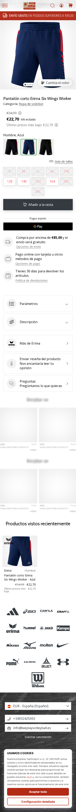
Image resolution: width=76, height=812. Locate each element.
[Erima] (12, 628)
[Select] (46, 661)
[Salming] (29, 661)
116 (66, 171)
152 (38, 181)
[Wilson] (38, 679)
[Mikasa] (12, 645)
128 (9, 181)
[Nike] (63, 645)
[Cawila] (46, 611)
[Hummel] (29, 628)
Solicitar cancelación (38, 737)
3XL (38, 191)
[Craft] (63, 611)
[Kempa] (63, 628)
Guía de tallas (64, 161)
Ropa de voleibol (31, 104)
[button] (38, 304)
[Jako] (46, 628)
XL (52, 171)
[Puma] (12, 661)
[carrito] (70, 5)
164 (52, 181)
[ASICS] (29, 611)
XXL (66, 181)
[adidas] (12, 611)
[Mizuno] (29, 645)
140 (24, 181)
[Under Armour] (63, 661)
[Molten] (46, 645)
